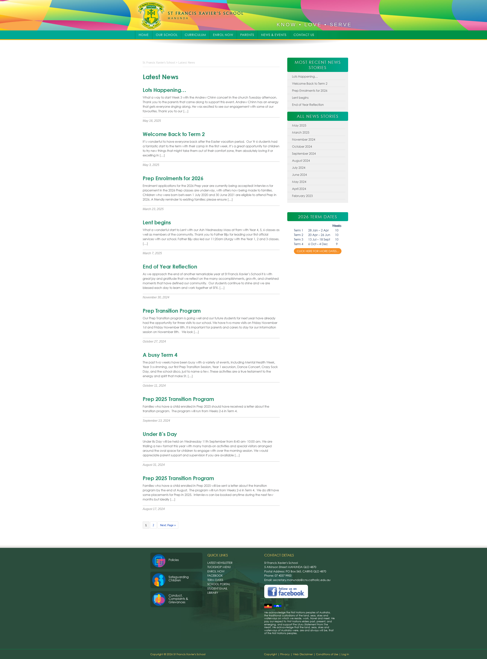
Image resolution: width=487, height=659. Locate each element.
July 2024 (298, 168)
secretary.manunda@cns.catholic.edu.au (301, 580)
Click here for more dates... (318, 251)
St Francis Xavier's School (193, 15)
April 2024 (299, 189)
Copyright (270, 654)
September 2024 (304, 153)
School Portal (218, 584)
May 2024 (299, 182)
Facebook (215, 575)
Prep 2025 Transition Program (178, 399)
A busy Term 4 (160, 354)
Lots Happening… (164, 90)
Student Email (217, 588)
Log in (345, 654)
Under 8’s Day (160, 434)
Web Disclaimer (303, 654)
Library (212, 592)
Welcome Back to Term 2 (174, 134)
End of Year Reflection (170, 266)
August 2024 (301, 161)
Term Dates (215, 580)
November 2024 (303, 139)
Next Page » (168, 526)
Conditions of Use (327, 654)
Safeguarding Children (179, 578)
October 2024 (302, 146)
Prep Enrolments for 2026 (173, 178)
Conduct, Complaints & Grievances (178, 599)
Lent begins (157, 222)
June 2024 (299, 175)
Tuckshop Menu (219, 567)
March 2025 (300, 132)
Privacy (285, 654)
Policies (174, 560)
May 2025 (299, 125)
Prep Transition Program (172, 310)
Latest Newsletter (219, 562)
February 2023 (302, 196)
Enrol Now (215, 571)
